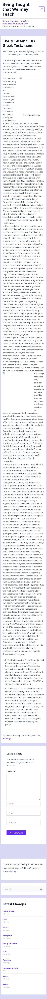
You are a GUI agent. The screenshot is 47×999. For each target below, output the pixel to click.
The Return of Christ (10, 968)
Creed (5, 919)
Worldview (7, 960)
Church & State (8, 911)
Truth (5, 952)
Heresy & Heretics (10, 944)
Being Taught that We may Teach (16, 9)
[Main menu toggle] (41, 9)
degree (5, 984)
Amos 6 (5, 976)
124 (13, 871)
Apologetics (7, 936)
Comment (11, 771)
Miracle (6, 927)
